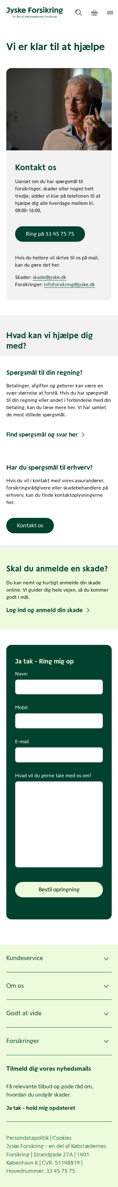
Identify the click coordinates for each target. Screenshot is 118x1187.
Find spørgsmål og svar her (42, 434)
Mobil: (22, 707)
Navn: (21, 674)
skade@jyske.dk (49, 277)
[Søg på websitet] (79, 12)
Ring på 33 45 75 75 (50, 233)
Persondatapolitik (27, 1137)
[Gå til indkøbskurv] (94, 12)
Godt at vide (24, 1013)
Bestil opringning (59, 889)
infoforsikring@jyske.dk (69, 284)
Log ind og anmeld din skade (44, 610)
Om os (15, 986)
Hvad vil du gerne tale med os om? (53, 776)
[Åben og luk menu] (110, 12)
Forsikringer (22, 1041)
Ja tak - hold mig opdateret (40, 1107)
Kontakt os (30, 525)
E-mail (22, 741)
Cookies (62, 1137)
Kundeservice (24, 958)
